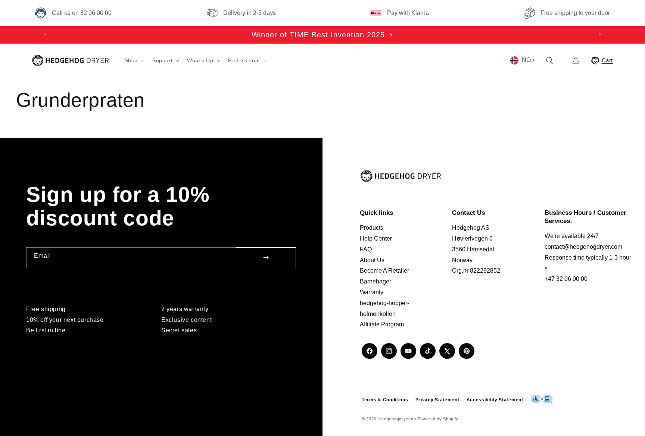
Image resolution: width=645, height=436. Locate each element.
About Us (372, 260)
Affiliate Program (382, 324)
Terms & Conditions (385, 399)
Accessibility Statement (495, 399)
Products (371, 228)
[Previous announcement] (45, 35)
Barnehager (375, 281)
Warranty (371, 292)
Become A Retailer (384, 270)
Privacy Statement (437, 399)
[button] (134, 60)
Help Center (376, 238)
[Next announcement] (600, 35)
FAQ (366, 249)
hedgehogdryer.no (397, 419)
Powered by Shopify (438, 419)
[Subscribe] (266, 257)
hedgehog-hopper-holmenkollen (384, 308)
